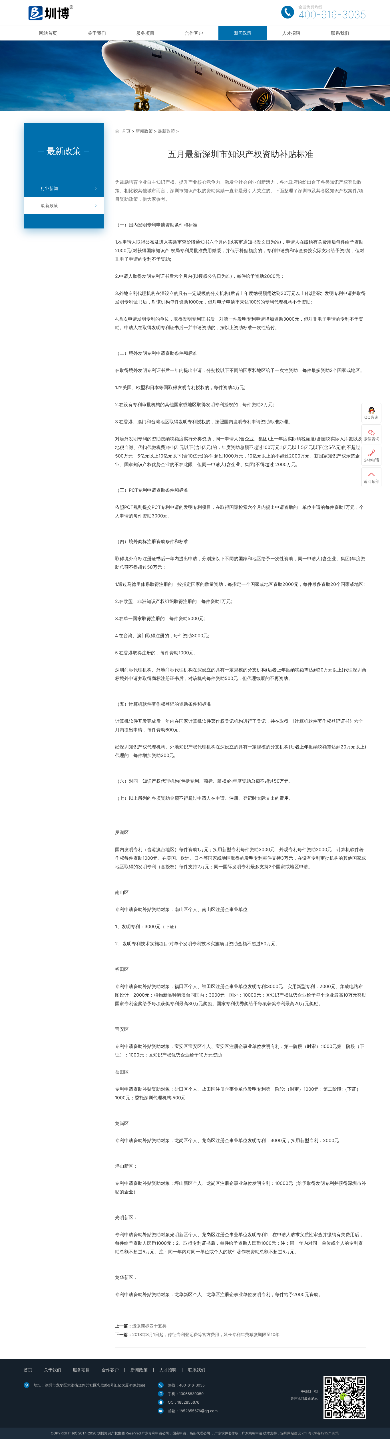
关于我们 (97, 33)
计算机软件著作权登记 (151, 704)
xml (304, 1433)
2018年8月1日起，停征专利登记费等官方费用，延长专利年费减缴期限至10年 (206, 1334)
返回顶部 (371, 481)
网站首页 (48, 33)
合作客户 (194, 33)
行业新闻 (49, 188)
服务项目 (145, 33)
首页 (126, 131)
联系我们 (340, 33)
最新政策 (49, 205)
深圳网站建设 (290, 1433)
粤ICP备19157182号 (323, 1433)
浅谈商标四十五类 (149, 1326)
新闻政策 (242, 33)
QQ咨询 (371, 417)
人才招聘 (291, 33)
